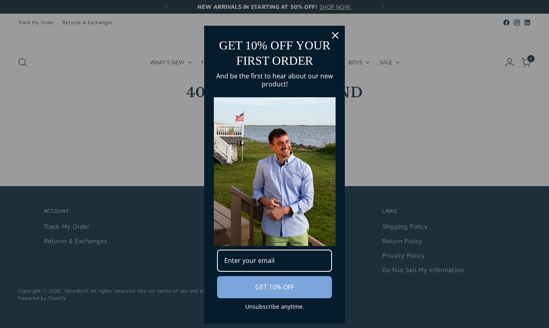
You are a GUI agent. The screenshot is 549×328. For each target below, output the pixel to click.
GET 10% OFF (274, 287)
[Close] (335, 35)
